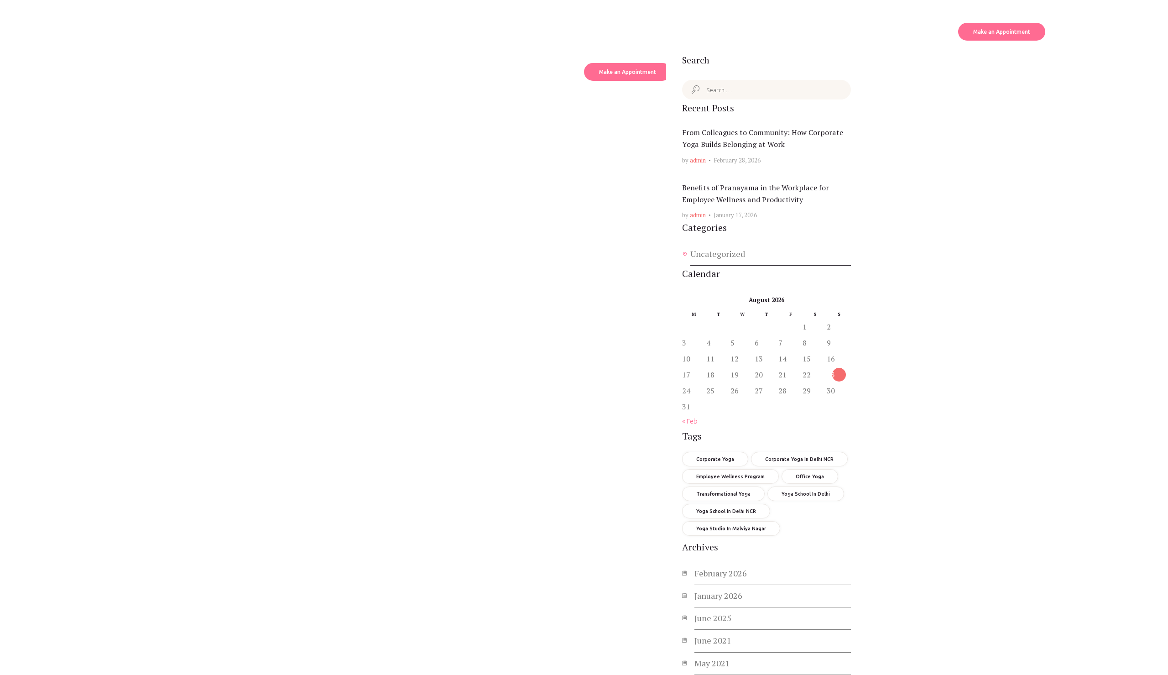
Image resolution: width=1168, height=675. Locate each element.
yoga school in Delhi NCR (726, 511)
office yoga (810, 476)
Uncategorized (717, 253)
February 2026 (720, 573)
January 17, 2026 (735, 215)
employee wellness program (730, 476)
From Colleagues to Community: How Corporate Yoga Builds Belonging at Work (762, 138)
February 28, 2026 (737, 160)
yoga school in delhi (806, 494)
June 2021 (712, 640)
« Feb (690, 421)
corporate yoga (715, 459)
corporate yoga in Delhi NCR (799, 459)
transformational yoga (723, 494)
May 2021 (712, 663)
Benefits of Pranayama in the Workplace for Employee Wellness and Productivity (755, 193)
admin (698, 160)
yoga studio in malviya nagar (731, 528)
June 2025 (712, 617)
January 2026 (718, 595)
